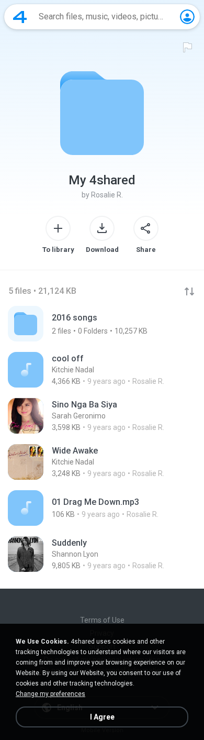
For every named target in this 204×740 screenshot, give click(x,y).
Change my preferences (50, 694)
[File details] (102, 370)
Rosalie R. (107, 195)
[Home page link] (19, 16)
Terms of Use (102, 620)
